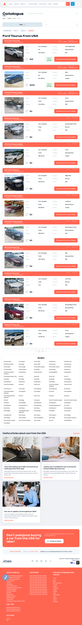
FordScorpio (37, 410)
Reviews (50, 4)
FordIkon (51, 395)
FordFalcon (22, 381)
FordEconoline (8, 369)
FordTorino (52, 417)
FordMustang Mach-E (55, 405)
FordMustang (37, 405)
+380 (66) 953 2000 (15, 551)
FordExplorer (67, 372)
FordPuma (37, 408)
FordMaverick (37, 402)
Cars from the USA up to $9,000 (38, 587)
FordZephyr (7, 423)
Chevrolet (55, 588)
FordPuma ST (52, 408)
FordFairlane (67, 379)
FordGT (21, 395)
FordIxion (66, 395)
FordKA (6, 400)
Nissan (55, 589)
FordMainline (22, 402)
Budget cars (9, 594)
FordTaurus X (52, 415)
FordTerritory (22, 417)
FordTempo (7, 417)
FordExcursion (38, 372)
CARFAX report (10, 597)
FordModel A (52, 402)
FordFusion (67, 388)
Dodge (55, 591)
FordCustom (67, 367)
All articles (76, 433)
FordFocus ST (7, 388)
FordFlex (21, 384)
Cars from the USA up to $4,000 (38, 579)
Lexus (54, 600)
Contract (8, 582)
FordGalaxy (37, 391)
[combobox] (61, 24)
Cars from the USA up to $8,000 (38, 586)
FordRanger (7, 410)
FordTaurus (37, 415)
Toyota (55, 584)
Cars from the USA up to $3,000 (38, 577)
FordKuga (21, 400)
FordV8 (51, 420)
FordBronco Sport (8, 364)
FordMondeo (7, 405)
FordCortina (7, 367)
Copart (8, 618)
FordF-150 (52, 376)
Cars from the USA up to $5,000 (38, 581)
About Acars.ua (10, 581)
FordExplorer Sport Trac (10, 376)
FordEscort (67, 369)
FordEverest (22, 372)
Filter (21, 24)
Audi (54, 596)
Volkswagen (56, 595)
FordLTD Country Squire (55, 400)
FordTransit (37, 420)
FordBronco (52, 361)
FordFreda (22, 388)
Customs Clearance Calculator (14, 575)
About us (22, 4)
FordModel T (67, 402)
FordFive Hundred (8, 384)
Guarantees (9, 584)
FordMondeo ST (23, 405)
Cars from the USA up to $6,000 (38, 582)
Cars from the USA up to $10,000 (38, 589)
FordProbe (22, 408)
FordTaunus (22, 415)
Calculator (16, 4)
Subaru (55, 598)
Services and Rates (32, 4)
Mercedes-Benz (57, 583)
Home (4, 18)
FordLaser (37, 400)
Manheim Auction (11, 596)
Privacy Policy (75, 560)
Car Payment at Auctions (13, 579)
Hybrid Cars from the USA (13, 611)
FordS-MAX (67, 410)
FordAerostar (7, 361)
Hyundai (55, 601)
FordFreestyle (53, 388)
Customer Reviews (11, 589)
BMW (54, 581)
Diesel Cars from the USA (13, 607)
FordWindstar (68, 420)
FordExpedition (53, 372)
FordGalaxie (22, 391)
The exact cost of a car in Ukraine (66, 59)
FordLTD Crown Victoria (70, 400)
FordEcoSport (22, 369)
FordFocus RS (68, 384)
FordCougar (22, 367)
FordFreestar (37, 388)
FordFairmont (7, 381)
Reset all (31, 30)
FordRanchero (68, 408)
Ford (14, 18)
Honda (55, 586)
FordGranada (67, 391)
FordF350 (21, 379)
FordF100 (36, 376)
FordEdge (36, 369)
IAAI (7, 620)
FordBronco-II (68, 361)
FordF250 (6, 379)
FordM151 (6, 402)
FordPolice (7, 408)
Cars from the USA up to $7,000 (38, 584)
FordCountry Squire (39, 367)
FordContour (67, 364)
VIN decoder (9, 599)
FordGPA (51, 391)
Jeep (54, 593)
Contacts (8, 592)
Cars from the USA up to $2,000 (38, 575)
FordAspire (22, 361)
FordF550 (51, 379)
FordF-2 (66, 376)
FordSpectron (7, 415)
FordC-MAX (37, 364)
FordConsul (52, 364)
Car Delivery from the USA (13, 577)
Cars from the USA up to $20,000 (38, 594)
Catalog (10, 4)
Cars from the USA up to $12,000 (38, 591)
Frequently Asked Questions (14, 587)
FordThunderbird (38, 417)
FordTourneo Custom (25, 420)
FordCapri (21, 364)
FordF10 (21, 376)
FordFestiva (37, 381)
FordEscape (52, 369)
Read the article (8, 477)
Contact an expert (55, 541)
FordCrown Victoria (54, 367)
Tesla (54, 578)
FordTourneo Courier (9, 420)
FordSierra (52, 410)
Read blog (55, 4)
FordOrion (67, 405)
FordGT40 (37, 395)
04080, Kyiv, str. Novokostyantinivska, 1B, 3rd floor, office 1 (56, 551)
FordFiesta (52, 381)
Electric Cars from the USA (13, 609)
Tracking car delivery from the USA (15, 601)
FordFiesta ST (68, 381)
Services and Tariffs (11, 586)
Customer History (43, 4)
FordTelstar (67, 415)
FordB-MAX (37, 361)
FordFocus (37, 384)
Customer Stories (11, 591)
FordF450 (36, 379)
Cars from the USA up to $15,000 (38, 592)
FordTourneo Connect (70, 417)
